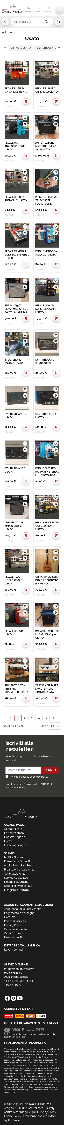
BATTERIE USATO (46, 47)
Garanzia (9, 917)
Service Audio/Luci (16, 877)
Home (8, 32)
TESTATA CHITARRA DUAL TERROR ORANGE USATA (46, 688)
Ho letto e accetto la (29, 776)
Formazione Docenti (17, 861)
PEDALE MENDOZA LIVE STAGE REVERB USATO (16, 254)
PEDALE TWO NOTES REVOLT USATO (14, 580)
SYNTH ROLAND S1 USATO (16, 470)
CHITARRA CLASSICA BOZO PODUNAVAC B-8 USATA (47, 580)
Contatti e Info (13, 828)
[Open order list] (58, 21)
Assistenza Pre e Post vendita (22, 909)
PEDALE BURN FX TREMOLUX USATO (16, 199)
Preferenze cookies (35, 1116)
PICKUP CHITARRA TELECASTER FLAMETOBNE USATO (45, 200)
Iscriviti (50, 770)
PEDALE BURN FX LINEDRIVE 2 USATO (16, 90)
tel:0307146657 (13, 972)
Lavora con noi (13, 949)
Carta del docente (15, 929)
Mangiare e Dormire (16, 890)
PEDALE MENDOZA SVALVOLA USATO (46, 253)
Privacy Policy (18, 787)
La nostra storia (14, 833)
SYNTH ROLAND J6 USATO (46, 416)
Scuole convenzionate (18, 885)
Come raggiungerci (16, 845)
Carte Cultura (12, 933)
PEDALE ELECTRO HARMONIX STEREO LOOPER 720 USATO (47, 471)
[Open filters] (5, 21)
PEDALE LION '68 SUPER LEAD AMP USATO (45, 308)
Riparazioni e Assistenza (19, 869)
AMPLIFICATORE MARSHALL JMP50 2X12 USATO (45, 146)
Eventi (8, 841)
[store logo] (12, 9)
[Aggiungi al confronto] (25, 69)
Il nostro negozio (14, 837)
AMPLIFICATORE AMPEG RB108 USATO (14, 525)
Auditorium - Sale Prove (19, 865)
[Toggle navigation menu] (59, 10)
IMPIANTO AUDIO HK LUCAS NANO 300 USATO (47, 634)
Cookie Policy (12, 1116)
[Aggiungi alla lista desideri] (25, 63)
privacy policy (40, 776)
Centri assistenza (14, 873)
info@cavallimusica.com (19, 968)
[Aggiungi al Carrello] (26, 101)
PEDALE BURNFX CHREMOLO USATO (46, 90)
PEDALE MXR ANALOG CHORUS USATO (15, 146)
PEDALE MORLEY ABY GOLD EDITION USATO (47, 525)
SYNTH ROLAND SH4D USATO (44, 361)
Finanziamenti (13, 937)
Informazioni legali (15, 921)
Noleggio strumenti (16, 881)
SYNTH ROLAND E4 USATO (16, 416)
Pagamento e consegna (19, 913)
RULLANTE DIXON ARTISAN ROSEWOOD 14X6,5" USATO (16, 688)
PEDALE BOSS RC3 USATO (15, 633)
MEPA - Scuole (13, 857)
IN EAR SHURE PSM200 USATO (14, 361)
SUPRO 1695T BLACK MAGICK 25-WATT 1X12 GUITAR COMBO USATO (16, 308)
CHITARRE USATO (20, 47)
